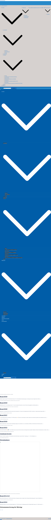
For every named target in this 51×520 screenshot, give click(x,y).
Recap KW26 (3, 421)
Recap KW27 (3, 415)
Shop (4, 85)
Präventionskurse (5, 440)
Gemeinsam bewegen (5, 433)
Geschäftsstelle (5, 143)
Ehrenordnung (6, 82)
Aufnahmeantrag (26, 17)
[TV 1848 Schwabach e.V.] (3, 5)
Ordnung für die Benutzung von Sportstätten (10, 252)
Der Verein (3, 7)
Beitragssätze (25, 15)
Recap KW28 (3, 409)
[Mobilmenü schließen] (0, 89)
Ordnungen (4, 198)
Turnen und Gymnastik (17, 400)
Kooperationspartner (47, 7)
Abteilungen (34, 7)
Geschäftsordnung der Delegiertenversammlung (11, 76)
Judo (7, 493)
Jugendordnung (7, 253)
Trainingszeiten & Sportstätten (39, 7)
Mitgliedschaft (24, 7)
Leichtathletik (11, 394)
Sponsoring (48, 14)
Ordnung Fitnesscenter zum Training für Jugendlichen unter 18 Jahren (13, 83)
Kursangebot (11, 431)
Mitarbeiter (6, 50)
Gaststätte (3, 85)
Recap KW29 (3, 402)
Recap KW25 (3, 427)
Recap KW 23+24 (5, 496)
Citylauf (44, 7)
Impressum (49, 518)
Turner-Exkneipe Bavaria (15, 406)
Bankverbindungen (7, 51)
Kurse (13, 431)
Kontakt (6, 52)
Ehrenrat (4, 84)
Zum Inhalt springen (2, 0)
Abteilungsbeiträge (26, 16)
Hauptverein (8, 406)
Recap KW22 (3, 502)
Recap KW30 (3, 396)
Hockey (9, 394)
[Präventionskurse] (20, 491)
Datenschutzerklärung (9, 518)
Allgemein (6, 394)
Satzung (6, 75)
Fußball (8, 394)
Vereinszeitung (30, 7)
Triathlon (14, 400)
